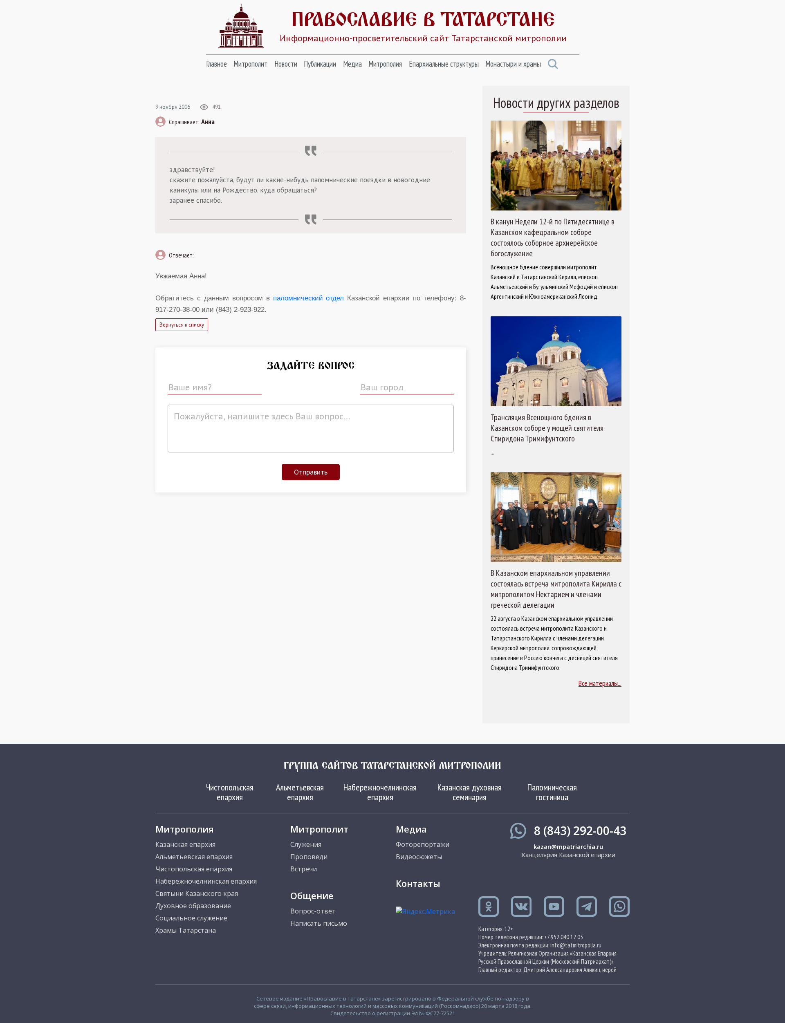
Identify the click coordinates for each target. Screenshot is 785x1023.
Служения (305, 844)
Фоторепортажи (422, 844)
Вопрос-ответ (313, 911)
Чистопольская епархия (229, 792)
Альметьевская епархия (300, 792)
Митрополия (385, 64)
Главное (216, 64)
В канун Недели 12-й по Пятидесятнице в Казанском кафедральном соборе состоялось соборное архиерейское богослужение (553, 237)
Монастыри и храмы (513, 64)
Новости (285, 64)
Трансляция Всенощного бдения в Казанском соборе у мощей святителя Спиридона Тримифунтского (547, 428)
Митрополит (250, 64)
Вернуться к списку (181, 324)
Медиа (352, 64)
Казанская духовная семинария (469, 792)
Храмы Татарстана (185, 930)
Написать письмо (318, 923)
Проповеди (308, 857)
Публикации (320, 64)
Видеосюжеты (419, 857)
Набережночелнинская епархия (380, 792)
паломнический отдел (308, 298)
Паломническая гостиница (552, 792)
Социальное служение (191, 918)
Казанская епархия (185, 844)
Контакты (418, 883)
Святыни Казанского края (196, 893)
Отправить (310, 472)
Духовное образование (193, 906)
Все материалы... (600, 683)
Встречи (303, 869)
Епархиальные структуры (444, 64)
